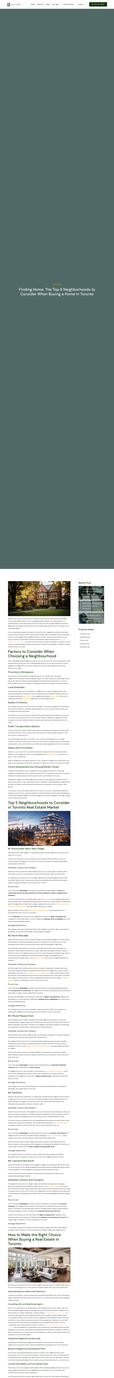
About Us (40, 4)
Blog (48, 4)
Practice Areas (68, 4)
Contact (81, 4)
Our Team (55, 4)
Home (33, 4)
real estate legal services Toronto (55, 1313)
